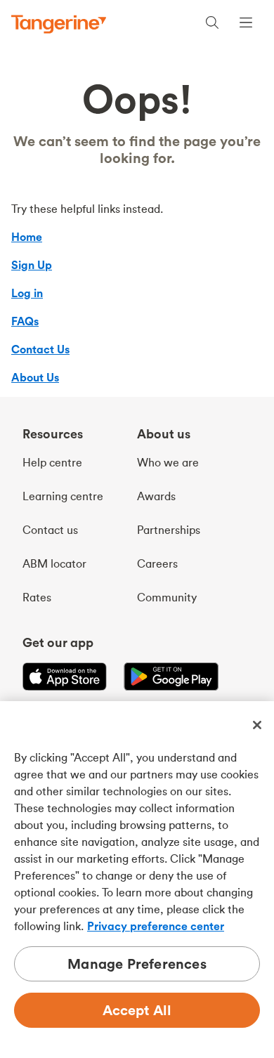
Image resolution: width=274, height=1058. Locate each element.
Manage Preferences (137, 963)
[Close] (257, 725)
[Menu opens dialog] (246, 24)
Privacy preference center (155, 926)
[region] (137, 879)
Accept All (137, 1010)
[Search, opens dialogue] (212, 24)
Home (26, 237)
